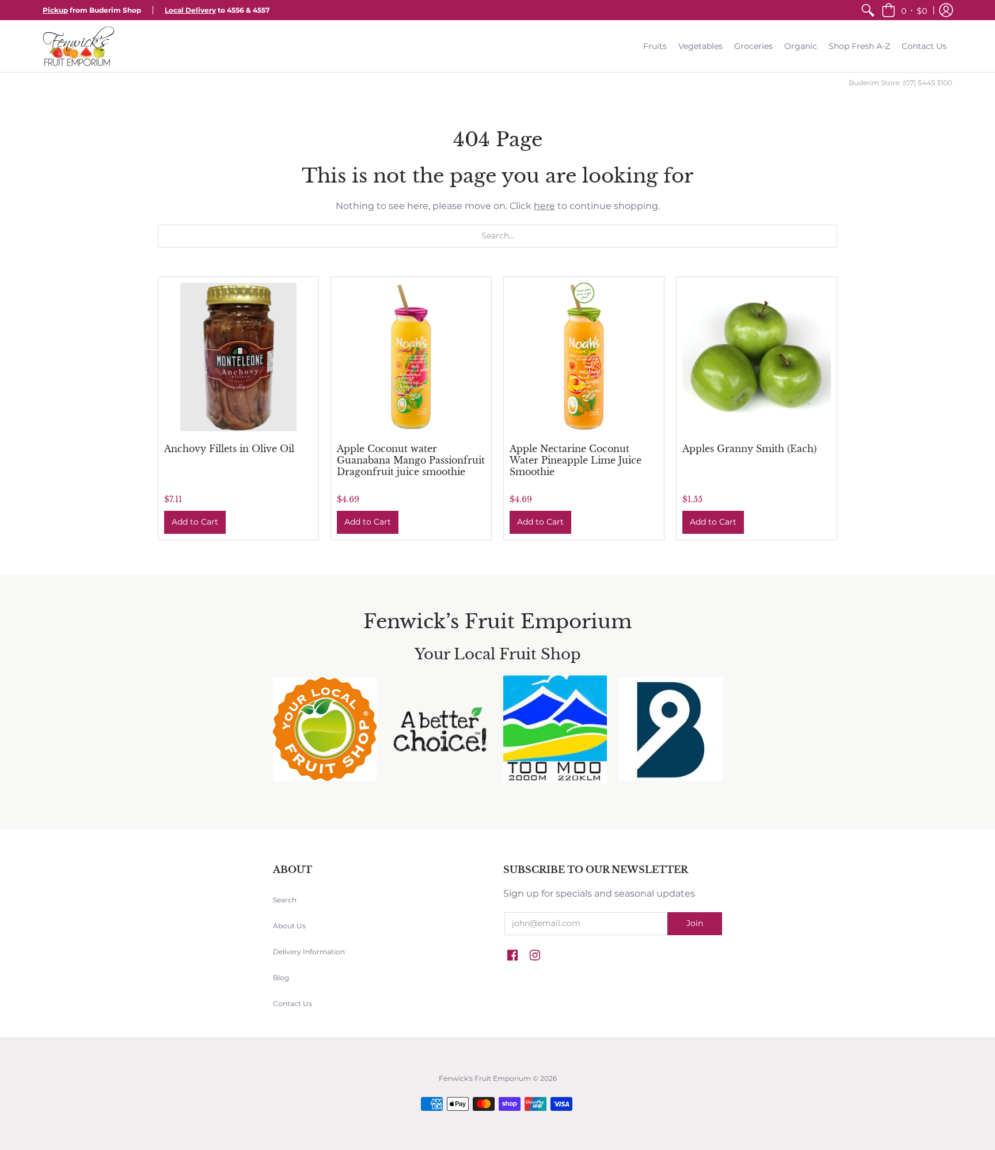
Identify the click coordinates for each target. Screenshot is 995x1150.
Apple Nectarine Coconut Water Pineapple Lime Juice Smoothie (575, 460)
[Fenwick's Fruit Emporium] (79, 46)
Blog (281, 977)
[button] (904, 10)
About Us (289, 925)
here (544, 205)
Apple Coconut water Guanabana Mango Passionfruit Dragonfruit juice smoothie (411, 460)
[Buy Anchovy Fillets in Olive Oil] (238, 357)
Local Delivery (190, 10)
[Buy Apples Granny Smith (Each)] (756, 357)
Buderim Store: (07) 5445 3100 (900, 82)
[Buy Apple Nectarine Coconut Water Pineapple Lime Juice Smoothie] (584, 357)
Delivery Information (309, 951)
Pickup (55, 10)
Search (285, 899)
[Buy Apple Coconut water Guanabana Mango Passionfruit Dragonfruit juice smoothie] (411, 357)
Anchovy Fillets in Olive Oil (229, 448)
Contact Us (292, 1003)
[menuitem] (867, 10)
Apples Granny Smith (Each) (749, 448)
